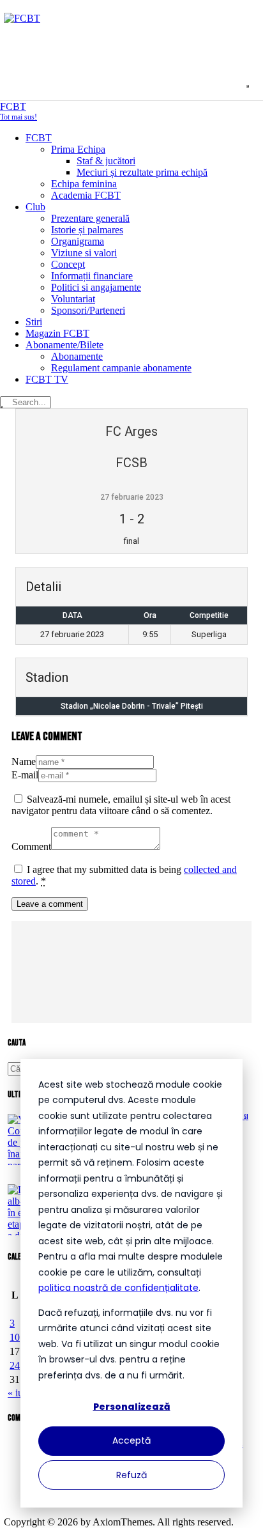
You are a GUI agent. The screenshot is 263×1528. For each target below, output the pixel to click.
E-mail (24, 774)
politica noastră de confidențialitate (118, 1287)
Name (23, 761)
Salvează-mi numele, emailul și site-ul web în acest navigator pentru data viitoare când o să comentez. (120, 805)
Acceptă (131, 1440)
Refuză (131, 1475)
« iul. (18, 1392)
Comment (31, 846)
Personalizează (131, 1406)
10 (15, 1337)
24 (15, 1365)
